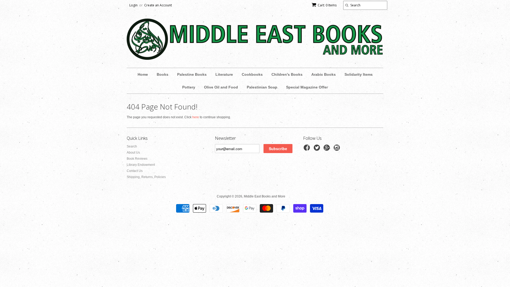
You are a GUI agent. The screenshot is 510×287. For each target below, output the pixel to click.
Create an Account (158, 5)
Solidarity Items (359, 74)
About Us (133, 152)
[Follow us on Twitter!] (318, 149)
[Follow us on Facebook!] (308, 149)
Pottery (188, 87)
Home (143, 74)
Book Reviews (137, 159)
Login (133, 5)
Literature (224, 74)
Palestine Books (192, 74)
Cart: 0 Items (327, 5)
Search (132, 146)
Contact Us (135, 171)
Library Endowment (141, 165)
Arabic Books (323, 74)
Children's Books (287, 74)
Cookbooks (252, 74)
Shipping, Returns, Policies (146, 177)
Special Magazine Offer (307, 87)
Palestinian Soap (262, 87)
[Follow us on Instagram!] (338, 149)
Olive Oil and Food (221, 87)
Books (162, 74)
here (195, 117)
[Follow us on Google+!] (328, 149)
